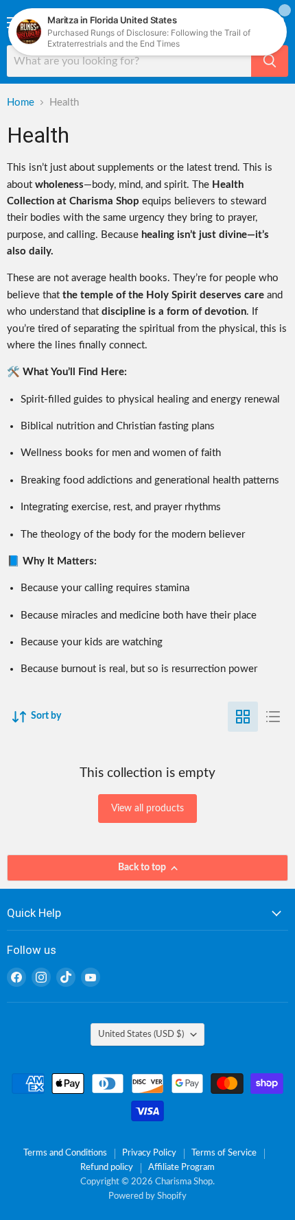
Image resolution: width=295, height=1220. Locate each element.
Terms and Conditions (65, 1153)
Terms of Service (224, 1153)
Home (20, 102)
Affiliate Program (181, 1167)
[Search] (269, 61)
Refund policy (106, 1167)
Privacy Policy (149, 1153)
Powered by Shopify (147, 1196)
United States (141, 1034)
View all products (147, 808)
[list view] (273, 717)
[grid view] (243, 717)
